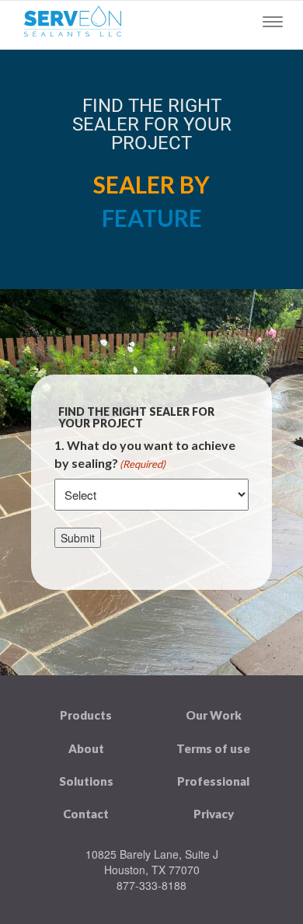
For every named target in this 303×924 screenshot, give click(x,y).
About (86, 748)
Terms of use (213, 748)
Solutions (86, 781)
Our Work (214, 715)
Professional (213, 781)
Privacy (213, 814)
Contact (86, 814)
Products (86, 715)
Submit (78, 538)
